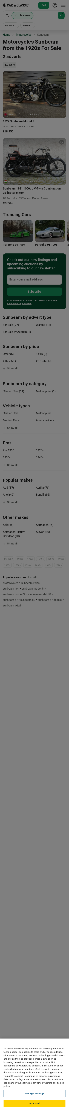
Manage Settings (34, 1093)
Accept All (34, 1103)
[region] (34, 1074)
